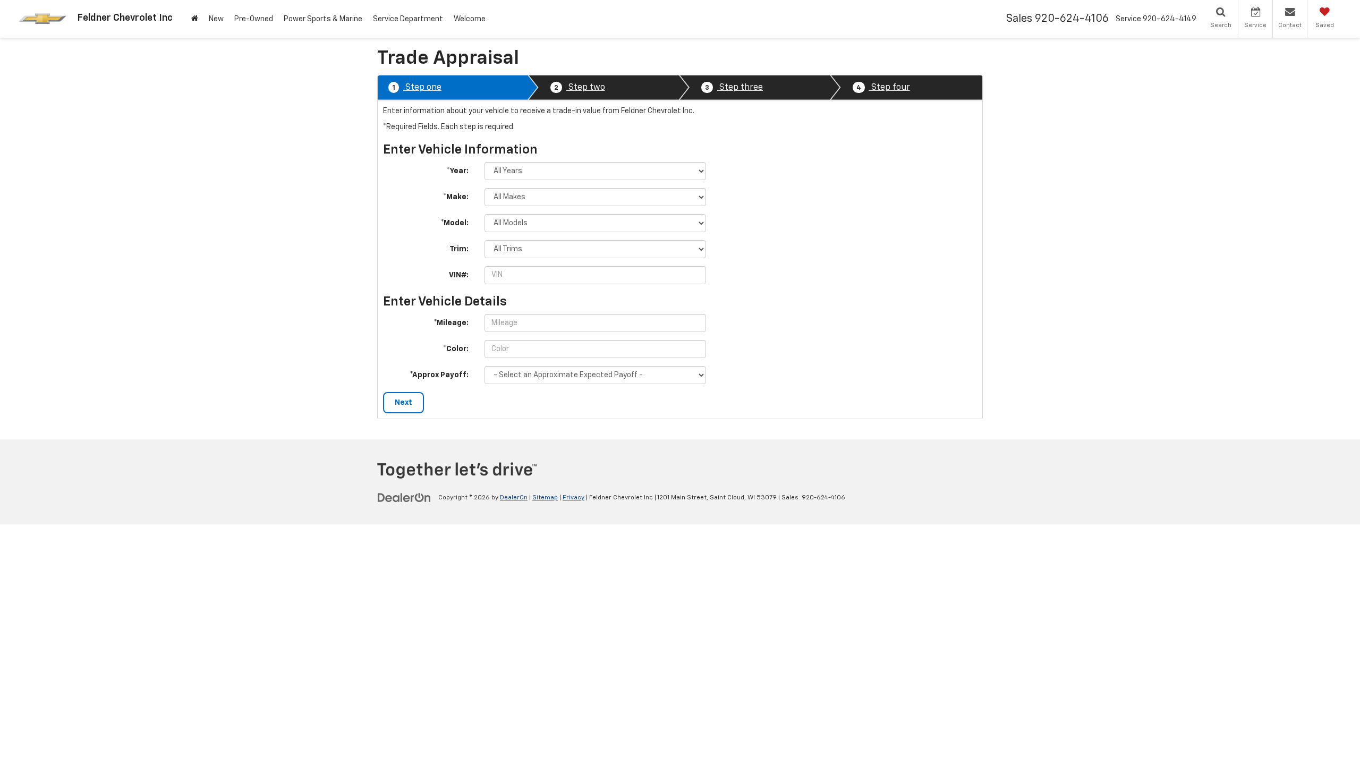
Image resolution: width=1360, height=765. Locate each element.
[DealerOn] (404, 497)
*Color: (456, 349)
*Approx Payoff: (439, 375)
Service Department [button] (408, 19)
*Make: (456, 197)
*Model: (454, 223)
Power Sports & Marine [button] (323, 19)
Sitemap (545, 498)
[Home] (194, 19)
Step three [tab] (734, 87)
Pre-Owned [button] (253, 19)
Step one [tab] (416, 87)
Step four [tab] (883, 87)
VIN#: (459, 275)
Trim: (459, 249)
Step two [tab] (579, 87)
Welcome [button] (470, 19)
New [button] (216, 19)
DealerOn (514, 498)
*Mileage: (451, 323)
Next (403, 402)
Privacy (573, 498)
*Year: (457, 171)
